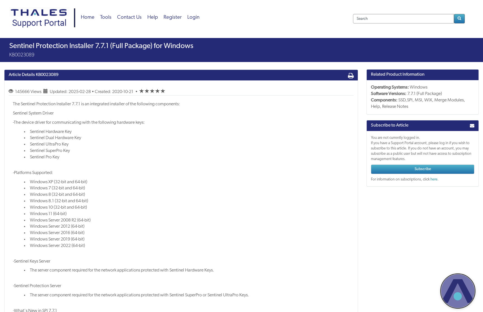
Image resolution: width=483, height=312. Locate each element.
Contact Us (129, 17)
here (433, 179)
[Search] (459, 18)
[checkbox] (141, 91)
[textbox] (403, 18)
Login (193, 17)
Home (87, 17)
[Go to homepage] (44, 11)
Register (173, 17)
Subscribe (423, 169)
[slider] (152, 92)
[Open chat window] (458, 291)
